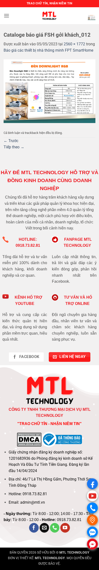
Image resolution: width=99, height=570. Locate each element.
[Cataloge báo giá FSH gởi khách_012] (49, 91)
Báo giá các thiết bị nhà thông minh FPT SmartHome (48, 50)
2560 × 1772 (74, 44)
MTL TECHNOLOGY (74, 552)
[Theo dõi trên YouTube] (65, 528)
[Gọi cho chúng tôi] (55, 528)
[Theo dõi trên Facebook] (34, 528)
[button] (6, 15)
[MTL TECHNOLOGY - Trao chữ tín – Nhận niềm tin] (49, 15)
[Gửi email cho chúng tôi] (44, 528)
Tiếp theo (14, 147)
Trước (11, 140)
